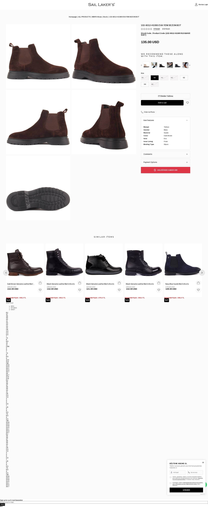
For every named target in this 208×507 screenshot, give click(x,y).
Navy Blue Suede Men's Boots (177, 284)
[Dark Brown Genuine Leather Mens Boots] (25, 262)
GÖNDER (186, 490)
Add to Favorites (40, 290)
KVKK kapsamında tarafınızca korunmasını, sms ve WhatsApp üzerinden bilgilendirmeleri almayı (187, 483)
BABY (13, 309)
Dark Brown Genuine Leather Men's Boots (21, 284)
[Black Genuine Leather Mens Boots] (64, 262)
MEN (12, 306)
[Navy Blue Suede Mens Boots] (183, 262)
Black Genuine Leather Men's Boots (61, 284)
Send (2, 504)
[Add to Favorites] (187, 102)
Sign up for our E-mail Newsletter (11, 500)
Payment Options (150, 162)
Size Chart (9, 303)
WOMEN (14, 308)
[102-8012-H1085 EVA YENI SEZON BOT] (146, 65)
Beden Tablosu (167, 96)
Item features (148, 120)
